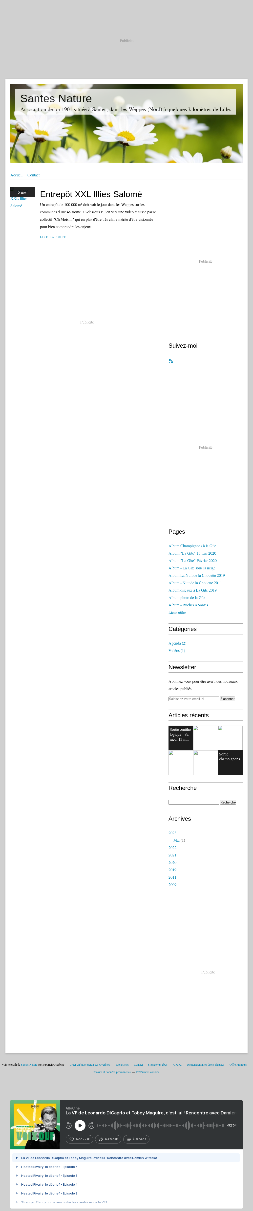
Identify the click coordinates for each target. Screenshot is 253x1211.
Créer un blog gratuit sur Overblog (90, 1064)
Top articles (122, 1064)
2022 (172, 847)
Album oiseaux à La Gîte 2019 (193, 590)
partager (111, 1139)
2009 (172, 884)
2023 (172, 832)
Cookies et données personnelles (112, 1072)
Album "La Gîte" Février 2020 (193, 560)
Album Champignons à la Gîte (192, 545)
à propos (139, 1139)
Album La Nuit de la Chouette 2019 (197, 575)
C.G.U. (177, 1064)
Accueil (16, 174)
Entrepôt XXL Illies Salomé (91, 194)
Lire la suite (53, 237)
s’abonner (82, 1139)
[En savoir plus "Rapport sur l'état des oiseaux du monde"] (230, 738)
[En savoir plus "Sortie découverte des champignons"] (205, 762)
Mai (176, 840)
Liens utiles (177, 612)
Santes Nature (56, 98)
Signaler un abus (158, 1064)
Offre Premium (238, 1064)
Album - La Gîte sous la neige (192, 567)
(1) (177, 650)
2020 (172, 862)
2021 (172, 854)
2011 (172, 877)
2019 (172, 869)
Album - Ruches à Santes (188, 604)
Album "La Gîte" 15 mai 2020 (192, 553)
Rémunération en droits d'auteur (205, 1064)
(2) (177, 643)
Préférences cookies (147, 1072)
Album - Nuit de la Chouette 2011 (195, 582)
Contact (33, 174)
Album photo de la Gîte (187, 597)
